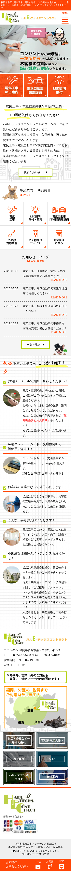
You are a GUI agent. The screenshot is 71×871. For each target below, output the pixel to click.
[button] (35, 172)
